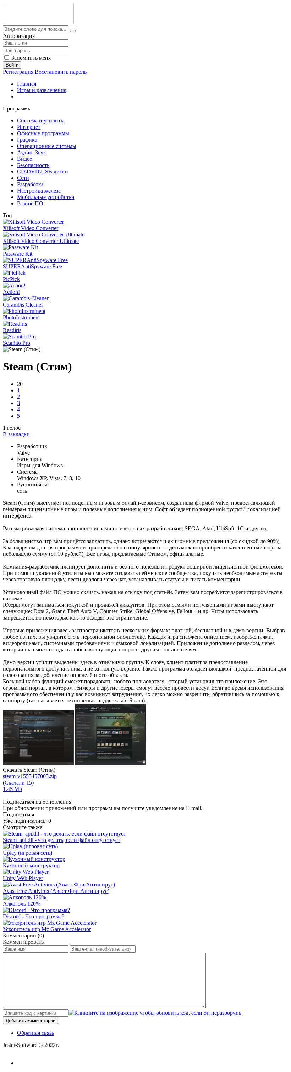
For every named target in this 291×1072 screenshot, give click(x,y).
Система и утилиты (41, 121)
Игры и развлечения (41, 90)
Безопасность (33, 165)
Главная (26, 84)
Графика (27, 140)
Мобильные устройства (45, 197)
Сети (23, 178)
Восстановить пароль (61, 72)
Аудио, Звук (31, 152)
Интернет (28, 127)
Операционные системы (46, 146)
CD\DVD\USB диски (42, 172)
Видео (24, 159)
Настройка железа (39, 191)
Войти (12, 65)
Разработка (30, 184)
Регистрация (18, 72)
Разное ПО (30, 203)
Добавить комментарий (30, 1020)
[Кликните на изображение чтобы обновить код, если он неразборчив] (155, 1013)
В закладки (16, 434)
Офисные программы (43, 133)
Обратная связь (35, 1033)
